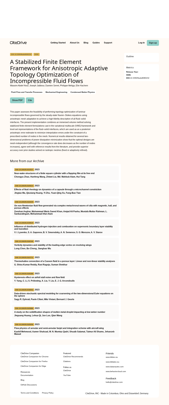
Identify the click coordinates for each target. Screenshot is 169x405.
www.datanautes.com (115, 367)
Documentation (27, 375)
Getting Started (58, 43)
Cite (30, 100)
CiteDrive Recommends (73, 357)
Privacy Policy (47, 393)
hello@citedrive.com (114, 382)
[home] (18, 43)
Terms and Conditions (30, 393)
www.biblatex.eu (112, 362)
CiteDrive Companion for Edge (33, 366)
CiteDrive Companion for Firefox (34, 361)
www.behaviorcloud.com (116, 371)
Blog (86, 43)
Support (108, 43)
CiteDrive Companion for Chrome (34, 357)
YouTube (67, 375)
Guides (96, 43)
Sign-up (153, 43)
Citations (67, 361)
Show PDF (17, 100)
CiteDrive (67, 370)
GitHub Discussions (29, 385)
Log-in (141, 43)
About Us (74, 43)
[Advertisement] (84, 19)
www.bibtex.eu (112, 357)
